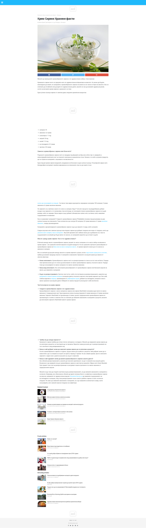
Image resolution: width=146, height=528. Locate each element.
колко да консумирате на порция (48, 203)
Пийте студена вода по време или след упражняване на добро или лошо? (67, 457)
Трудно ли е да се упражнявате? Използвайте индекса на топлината (66, 487)
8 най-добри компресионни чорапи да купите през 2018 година (64, 482)
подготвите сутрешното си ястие (96, 252)
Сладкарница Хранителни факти (56, 389)
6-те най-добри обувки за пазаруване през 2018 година (62, 453)
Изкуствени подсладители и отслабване (58, 446)
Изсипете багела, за (76, 376)
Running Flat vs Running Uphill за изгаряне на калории (61, 494)
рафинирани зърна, (73, 278)
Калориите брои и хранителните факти (47, 15)
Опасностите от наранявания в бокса (57, 465)
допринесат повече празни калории (51, 276)
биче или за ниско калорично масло (65, 247)
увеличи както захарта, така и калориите (50, 233)
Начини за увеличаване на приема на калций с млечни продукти (65, 404)
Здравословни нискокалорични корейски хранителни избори (64, 501)
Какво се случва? (52, 439)
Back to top (73, 520)
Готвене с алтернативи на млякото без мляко (59, 411)
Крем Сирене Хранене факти (55, 419)
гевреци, (54, 278)
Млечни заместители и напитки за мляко (58, 397)
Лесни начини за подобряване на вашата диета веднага (63, 475)
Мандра (59, 15)
